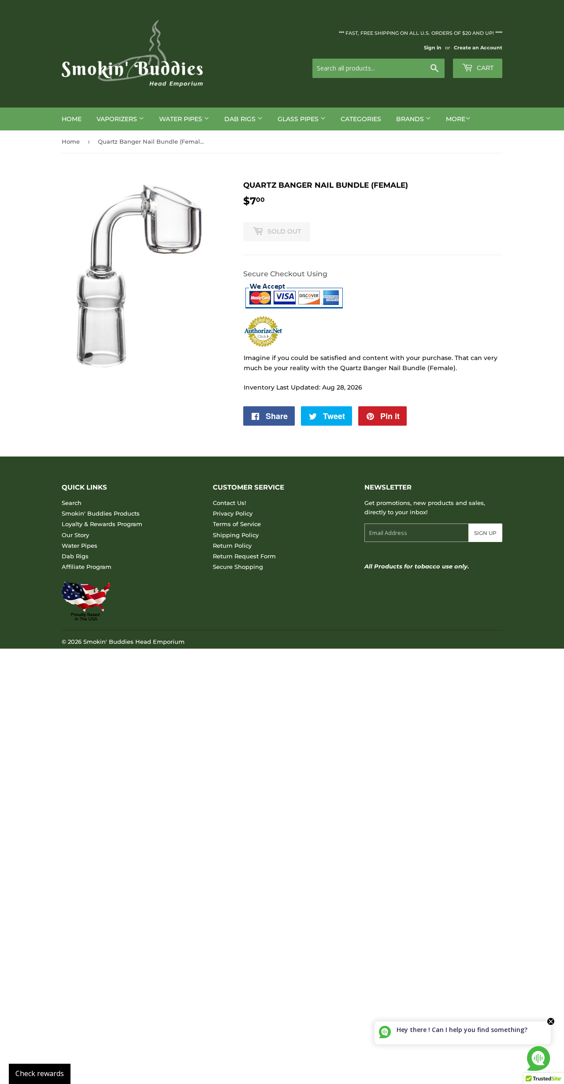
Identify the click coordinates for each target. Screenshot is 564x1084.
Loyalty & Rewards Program (102, 523)
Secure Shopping (238, 566)
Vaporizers (117, 119)
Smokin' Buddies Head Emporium (134, 641)
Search (72, 502)
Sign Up (485, 533)
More (455, 119)
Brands (411, 119)
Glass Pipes (299, 119)
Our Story (75, 534)
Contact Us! (229, 502)
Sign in (433, 48)
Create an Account (478, 48)
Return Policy (232, 545)
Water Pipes (181, 119)
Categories (361, 119)
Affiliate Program (86, 566)
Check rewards (39, 1073)
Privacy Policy (232, 513)
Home (72, 119)
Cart (484, 68)
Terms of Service (237, 523)
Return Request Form (244, 556)
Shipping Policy (236, 534)
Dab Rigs (240, 119)
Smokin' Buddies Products (101, 513)
